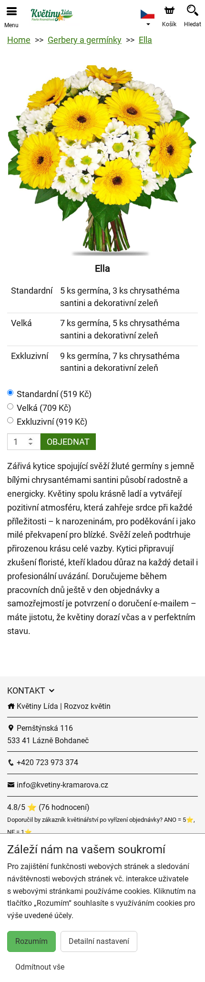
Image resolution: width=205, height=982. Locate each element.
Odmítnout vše (39, 967)
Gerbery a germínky (85, 40)
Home (19, 40)
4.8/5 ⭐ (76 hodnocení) (48, 807)
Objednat (68, 442)
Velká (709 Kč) (44, 408)
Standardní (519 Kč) (54, 394)
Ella (145, 40)
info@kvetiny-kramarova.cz (61, 784)
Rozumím (31, 941)
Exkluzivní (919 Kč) (52, 422)
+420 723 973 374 (46, 762)
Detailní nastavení (99, 941)
